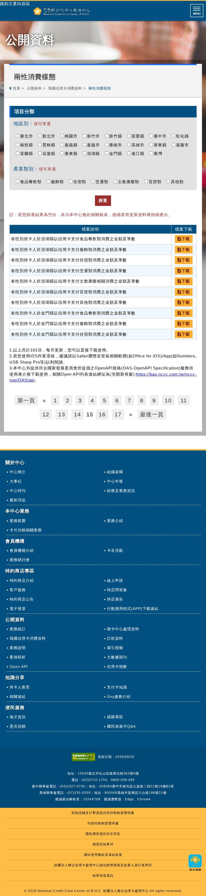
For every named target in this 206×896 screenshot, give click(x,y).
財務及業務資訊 (121, 490)
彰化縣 (184, 136)
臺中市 (161, 136)
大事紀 (16, 481)
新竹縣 (117, 136)
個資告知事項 (103, 844)
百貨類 (156, 181)
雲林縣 (50, 145)
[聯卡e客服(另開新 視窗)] (195, 871)
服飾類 (59, 181)
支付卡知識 (117, 687)
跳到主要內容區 (15, 4)
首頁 (16, 88)
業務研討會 (20, 560)
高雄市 (139, 145)
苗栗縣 (139, 136)
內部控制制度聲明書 (103, 823)
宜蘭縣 (28, 153)
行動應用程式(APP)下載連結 (133, 608)
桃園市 (72, 136)
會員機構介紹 (22, 550)
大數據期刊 (117, 657)
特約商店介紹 (22, 580)
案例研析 (18, 657)
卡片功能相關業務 (26, 530)
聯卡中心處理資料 (123, 629)
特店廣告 (115, 599)
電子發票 (18, 608)
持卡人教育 (20, 687)
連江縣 (139, 153)
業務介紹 (115, 521)
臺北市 (28, 136)
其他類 (178, 181)
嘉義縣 (72, 145)
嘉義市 (94, 145)
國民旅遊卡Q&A (121, 726)
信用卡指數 (117, 666)
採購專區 (115, 717)
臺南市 (117, 145)
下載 (185, 238)
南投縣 (28, 145)
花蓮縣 (50, 153)
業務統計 (18, 629)
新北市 (50, 136)
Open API (19, 666)
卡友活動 (115, 550)
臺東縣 (72, 153)
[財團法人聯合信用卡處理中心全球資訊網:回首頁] (61, 11)
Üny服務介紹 (119, 696)
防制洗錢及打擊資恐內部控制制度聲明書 (103, 813)
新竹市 (94, 136)
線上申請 (115, 580)
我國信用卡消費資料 (65, 88)
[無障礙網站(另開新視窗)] (85, 757)
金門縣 (117, 153)
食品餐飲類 (32, 181)
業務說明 (18, 648)
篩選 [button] (103, 200)
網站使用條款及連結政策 (103, 855)
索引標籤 (115, 648)
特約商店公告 (22, 599)
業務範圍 (18, 521)
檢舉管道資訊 (103, 876)
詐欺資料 (115, 638)
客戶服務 (18, 590)
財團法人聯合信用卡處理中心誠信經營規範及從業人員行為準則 (103, 865)
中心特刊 (18, 490)
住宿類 (81, 181)
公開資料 (34, 88)
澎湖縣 (94, 153)
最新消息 (18, 500)
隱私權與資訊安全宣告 (103, 834)
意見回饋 (18, 726)
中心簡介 (18, 472)
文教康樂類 (130, 181)
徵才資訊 (18, 717)
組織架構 (115, 472)
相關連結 (18, 696)
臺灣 (159, 153)
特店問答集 (117, 590)
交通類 (103, 181)
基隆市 (184, 145)
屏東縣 (161, 145)
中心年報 (115, 481)
